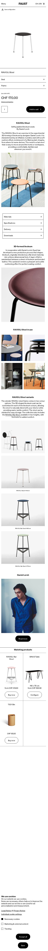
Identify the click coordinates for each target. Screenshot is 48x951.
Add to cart (34, 109)
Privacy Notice (19, 910)
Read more (23, 638)
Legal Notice (6, 910)
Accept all (23, 937)
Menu (3, 3)
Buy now (11, 695)
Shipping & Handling (7, 102)
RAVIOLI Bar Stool (12, 414)
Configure (35, 695)
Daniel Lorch (23, 575)
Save (23, 945)
